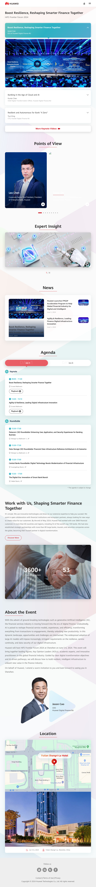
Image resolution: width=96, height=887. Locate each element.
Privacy (57, 878)
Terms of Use (48, 878)
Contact (39, 878)
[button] (40, 212)
